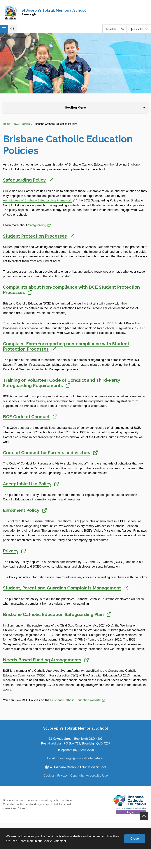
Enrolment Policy (25, 510)
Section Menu (75, 107)
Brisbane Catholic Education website (75, 700)
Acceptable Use (97, 775)
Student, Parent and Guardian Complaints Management (65, 588)
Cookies (49, 775)
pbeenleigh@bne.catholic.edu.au (80, 758)
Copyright (77, 775)
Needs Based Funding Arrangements (46, 659)
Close (134, 838)
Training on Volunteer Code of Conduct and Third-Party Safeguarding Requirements (61, 382)
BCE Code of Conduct (30, 416)
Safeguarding (39, 225)
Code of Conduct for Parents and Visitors (50, 452)
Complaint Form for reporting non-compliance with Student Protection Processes (66, 346)
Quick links (136, 29)
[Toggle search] (12, 29)
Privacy (14, 551)
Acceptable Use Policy (31, 483)
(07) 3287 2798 (83, 750)
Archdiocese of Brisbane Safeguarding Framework (37, 200)
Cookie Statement (54, 841)
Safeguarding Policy (28, 180)
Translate (111, 29)
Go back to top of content (144, 816)
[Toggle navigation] (4, 29)
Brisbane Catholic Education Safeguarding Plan (57, 614)
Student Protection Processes (38, 236)
